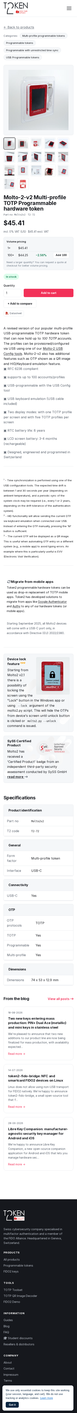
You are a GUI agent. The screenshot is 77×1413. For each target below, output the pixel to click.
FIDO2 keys (11, 1271)
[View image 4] (50, 143)
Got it (12, 1404)
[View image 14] (50, 170)
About (8, 1362)
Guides (8, 1320)
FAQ (6, 1332)
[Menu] (69, 8)
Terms (8, 1380)
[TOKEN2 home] (16, 8)
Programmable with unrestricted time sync (32, 50)
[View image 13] (36, 170)
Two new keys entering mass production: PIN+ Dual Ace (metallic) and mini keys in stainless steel (37, 1022)
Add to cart (48, 293)
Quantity (9, 285)
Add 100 (61, 255)
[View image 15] (63, 170)
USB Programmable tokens (22, 57)
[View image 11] (9, 170)
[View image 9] (50, 157)
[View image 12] (23, 170)
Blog (6, 1326)
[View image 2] (23, 143)
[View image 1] (9, 143)
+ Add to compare (20, 303)
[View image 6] (9, 157)
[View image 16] (9, 184)
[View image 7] (23, 157)
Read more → (16, 1053)
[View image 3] (36, 143)
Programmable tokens (19, 42)
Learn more (46, 1398)
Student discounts (20, 1338)
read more (15, 777)
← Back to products (19, 27)
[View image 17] (23, 184)
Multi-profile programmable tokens (43, 35)
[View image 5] (63, 143)
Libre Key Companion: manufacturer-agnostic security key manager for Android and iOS (38, 1133)
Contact (9, 1368)
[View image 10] (63, 157)
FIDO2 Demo (12, 1301)
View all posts (59, 999)
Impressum (11, 1374)
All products (12, 1259)
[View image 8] (36, 157)
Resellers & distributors (19, 1344)
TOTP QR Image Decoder (20, 1295)
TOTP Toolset (13, 1290)
